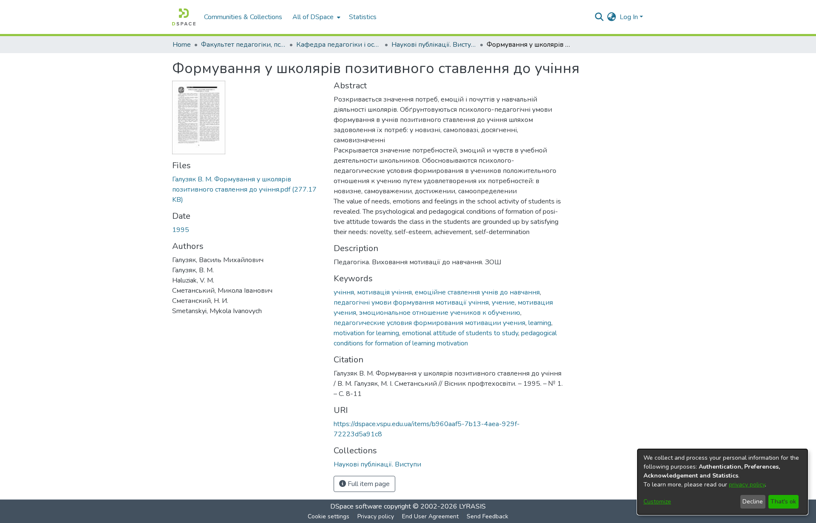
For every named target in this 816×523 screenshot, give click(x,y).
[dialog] (723, 482)
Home (182, 44)
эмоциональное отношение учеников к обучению (439, 312)
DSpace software (356, 506)
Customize (657, 502)
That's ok (783, 502)
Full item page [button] (368, 484)
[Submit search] (599, 17)
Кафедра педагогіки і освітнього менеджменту (338, 44)
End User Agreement (430, 516)
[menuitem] (315, 17)
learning (539, 323)
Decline (752, 502)
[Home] (184, 16)
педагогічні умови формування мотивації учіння (411, 302)
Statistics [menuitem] (363, 17)
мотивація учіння (384, 292)
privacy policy (747, 485)
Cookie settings (328, 516)
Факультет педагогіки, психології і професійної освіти (243, 44)
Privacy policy (375, 516)
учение (503, 302)
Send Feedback (487, 516)
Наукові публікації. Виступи (433, 44)
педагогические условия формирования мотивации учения (429, 323)
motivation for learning (366, 333)
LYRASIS (472, 506)
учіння (344, 292)
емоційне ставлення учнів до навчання (477, 292)
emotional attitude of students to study (460, 333)
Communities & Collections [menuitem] (243, 17)
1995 (180, 230)
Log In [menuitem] (629, 17)
